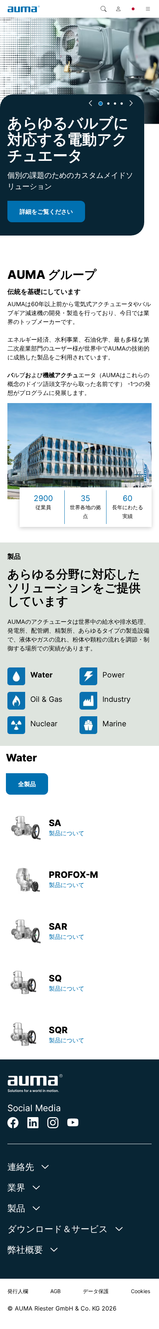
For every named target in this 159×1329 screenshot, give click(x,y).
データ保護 (96, 1291)
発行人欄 (17, 1291)
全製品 (27, 784)
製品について (67, 833)
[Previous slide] (90, 103)
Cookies (140, 1291)
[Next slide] (131, 103)
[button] (100, 103)
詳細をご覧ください (46, 211)
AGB (55, 1291)
